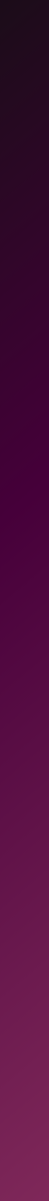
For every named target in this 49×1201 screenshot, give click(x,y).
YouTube (31, 1136)
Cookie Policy (36, 1187)
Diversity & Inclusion (8, 1143)
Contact (7, 1130)
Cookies (7, 1157)
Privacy (7, 1150)
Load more (24, 698)
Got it (38, 1193)
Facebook (31, 1123)
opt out (8, 1187)
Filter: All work (13, 81)
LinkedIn (31, 1110)
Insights (7, 1123)
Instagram (32, 1117)
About (6, 1117)
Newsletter (8, 1136)
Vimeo (30, 1130)
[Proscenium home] (10, 1073)
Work (6, 1110)
